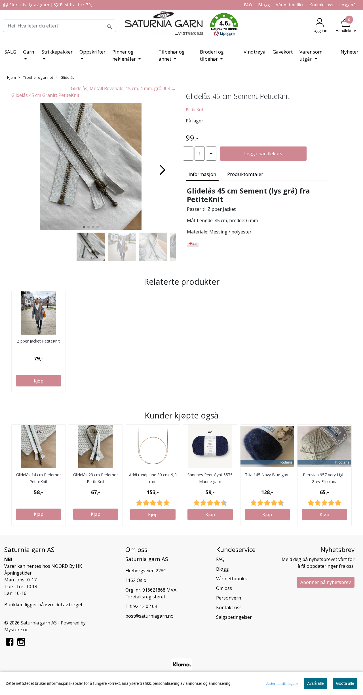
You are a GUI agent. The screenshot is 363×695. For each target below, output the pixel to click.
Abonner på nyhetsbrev (325, 582)
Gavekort (283, 51)
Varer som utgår (310, 55)
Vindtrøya (255, 51)
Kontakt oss (322, 4)
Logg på (347, 4)
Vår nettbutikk (290, 4)
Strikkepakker (57, 51)
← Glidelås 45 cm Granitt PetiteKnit (42, 95)
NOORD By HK (66, 566)
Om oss (224, 588)
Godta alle (345, 683)
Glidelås (67, 77)
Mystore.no (16, 629)
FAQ (248, 4)
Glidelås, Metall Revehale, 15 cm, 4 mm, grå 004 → (123, 88)
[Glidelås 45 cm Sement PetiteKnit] (91, 167)
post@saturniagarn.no (149, 616)
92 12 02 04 (145, 606)
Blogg (264, 4)
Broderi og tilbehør (212, 55)
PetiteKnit (195, 109)
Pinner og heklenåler (124, 55)
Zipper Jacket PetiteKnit (38, 341)
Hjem (11, 77)
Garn (28, 51)
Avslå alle (315, 683)
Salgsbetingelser (234, 617)
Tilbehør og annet (172, 55)
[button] (224, 26)
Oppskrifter (92, 51)
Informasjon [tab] (202, 174)
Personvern (228, 598)
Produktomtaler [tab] (245, 174)
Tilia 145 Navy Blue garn (267, 474)
